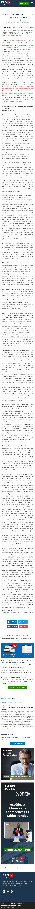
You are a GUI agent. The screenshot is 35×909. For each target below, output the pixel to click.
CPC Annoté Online (12, 660)
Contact (19, 905)
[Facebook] (12, 891)
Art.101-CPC (10, 22)
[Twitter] (8, 891)
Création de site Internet (6, 907)
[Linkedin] (3, 891)
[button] (12, 622)
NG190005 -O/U (20, 27)
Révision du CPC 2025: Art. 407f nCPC (12, 703)
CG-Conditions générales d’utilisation (8, 905)
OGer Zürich (26, 22)
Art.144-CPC (17, 22)
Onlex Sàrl (13, 903)
